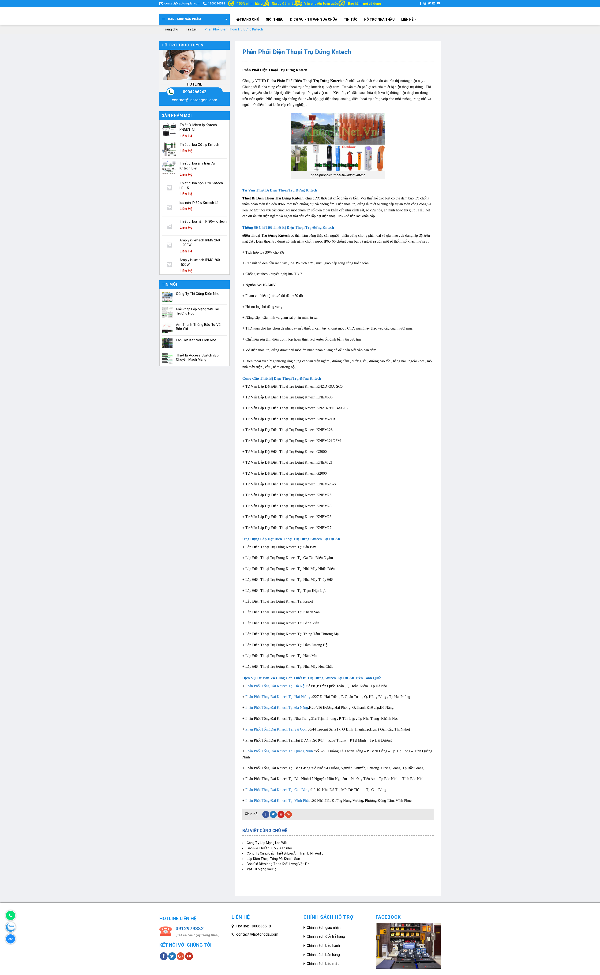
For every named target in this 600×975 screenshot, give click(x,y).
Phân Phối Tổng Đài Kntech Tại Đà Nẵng (276, 707)
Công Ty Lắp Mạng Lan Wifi (267, 843)
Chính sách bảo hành (323, 945)
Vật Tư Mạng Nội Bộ (261, 869)
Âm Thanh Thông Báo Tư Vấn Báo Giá (199, 326)
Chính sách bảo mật (323, 963)
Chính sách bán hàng (323, 954)
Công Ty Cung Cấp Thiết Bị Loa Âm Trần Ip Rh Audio (285, 853)
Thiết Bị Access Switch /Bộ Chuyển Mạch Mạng (197, 357)
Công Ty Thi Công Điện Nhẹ (197, 294)
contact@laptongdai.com (194, 100)
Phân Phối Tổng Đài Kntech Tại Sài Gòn (276, 729)
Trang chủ (249, 19)
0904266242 (194, 91)
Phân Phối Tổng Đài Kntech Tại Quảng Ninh (279, 751)
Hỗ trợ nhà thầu (379, 19)
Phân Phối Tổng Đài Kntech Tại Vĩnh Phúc (277, 800)
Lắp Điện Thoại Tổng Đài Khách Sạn (273, 859)
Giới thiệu (275, 19)
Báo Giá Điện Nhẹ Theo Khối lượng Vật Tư (278, 864)
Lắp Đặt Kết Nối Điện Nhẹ (196, 340)
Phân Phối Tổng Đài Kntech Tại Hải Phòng (277, 697)
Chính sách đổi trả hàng (326, 936)
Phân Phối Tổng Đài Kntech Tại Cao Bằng (277, 790)
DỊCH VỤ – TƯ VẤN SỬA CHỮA (313, 19)
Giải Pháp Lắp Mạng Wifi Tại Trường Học (197, 311)
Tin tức (351, 19)
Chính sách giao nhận (324, 927)
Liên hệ (407, 19)
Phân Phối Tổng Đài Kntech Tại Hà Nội (275, 686)
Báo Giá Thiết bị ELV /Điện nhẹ (269, 848)
